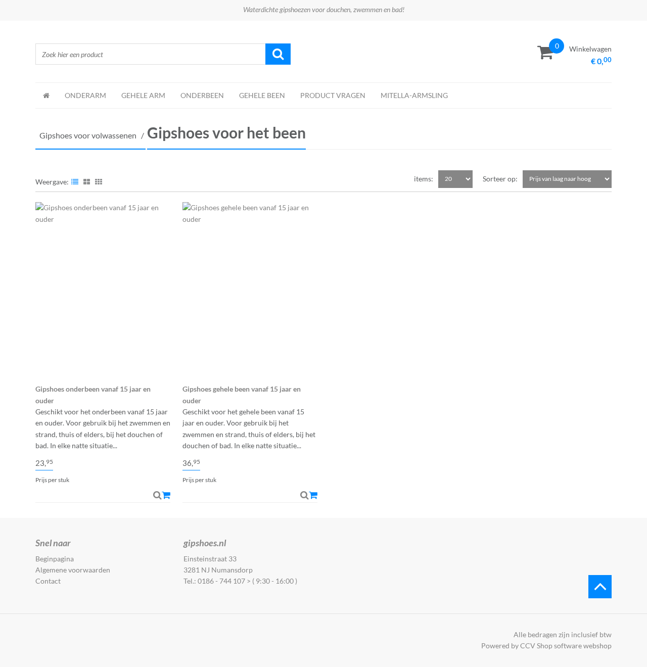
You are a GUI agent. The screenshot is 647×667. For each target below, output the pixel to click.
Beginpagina (54, 558)
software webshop (583, 645)
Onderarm (85, 95)
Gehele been (262, 95)
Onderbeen (202, 95)
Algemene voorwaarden (72, 569)
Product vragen (332, 95)
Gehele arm (143, 95)
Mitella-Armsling (414, 95)
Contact (48, 581)
